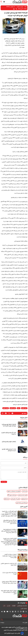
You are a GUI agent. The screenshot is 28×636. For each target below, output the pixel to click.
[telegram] (12, 413)
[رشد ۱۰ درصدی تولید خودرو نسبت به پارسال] (22, 449)
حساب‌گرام (6, 499)
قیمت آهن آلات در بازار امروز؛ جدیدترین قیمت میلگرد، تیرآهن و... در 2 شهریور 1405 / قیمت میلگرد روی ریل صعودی (9, 514)
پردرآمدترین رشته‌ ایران (21, 503)
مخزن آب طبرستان (15, 499)
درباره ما (2, 622)
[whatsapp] (2, 413)
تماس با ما (25, 622)
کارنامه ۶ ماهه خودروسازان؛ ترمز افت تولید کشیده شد (9, 425)
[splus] (15, 611)
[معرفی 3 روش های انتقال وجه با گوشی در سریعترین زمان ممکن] (22, 594)
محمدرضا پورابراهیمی (22, 605)
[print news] (13, 8)
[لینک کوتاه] (16, 9)
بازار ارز (8, 605)
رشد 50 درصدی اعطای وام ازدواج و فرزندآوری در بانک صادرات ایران (10, 522)
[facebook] (6, 413)
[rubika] (18, 611)
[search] (1, 2)
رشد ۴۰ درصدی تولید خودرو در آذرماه (9, 433)
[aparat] (12, 611)
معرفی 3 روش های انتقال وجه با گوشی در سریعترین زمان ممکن (9, 592)
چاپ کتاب (24, 491)
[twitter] (9, 413)
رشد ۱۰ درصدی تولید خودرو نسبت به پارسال (9, 449)
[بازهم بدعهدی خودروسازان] (22, 441)
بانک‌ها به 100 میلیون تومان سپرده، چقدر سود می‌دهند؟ (9, 582)
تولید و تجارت (20, 7)
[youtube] (7, 611)
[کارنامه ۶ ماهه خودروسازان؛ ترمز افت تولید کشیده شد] (22, 425)
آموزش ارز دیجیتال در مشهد (13, 491)
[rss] (26, 611)
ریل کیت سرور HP (12, 495)
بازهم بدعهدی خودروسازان (9, 441)
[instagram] (4, 611)
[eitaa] (23, 611)
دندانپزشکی (24, 499)
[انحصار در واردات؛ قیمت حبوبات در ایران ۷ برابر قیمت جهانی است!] (22, 558)
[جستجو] (2, 620)
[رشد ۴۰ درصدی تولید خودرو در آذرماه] (22, 433)
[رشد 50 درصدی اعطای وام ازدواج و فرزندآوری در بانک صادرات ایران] (22, 524)
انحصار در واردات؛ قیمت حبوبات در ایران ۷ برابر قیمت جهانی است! (9, 556)
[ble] (21, 611)
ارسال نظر (4, 481)
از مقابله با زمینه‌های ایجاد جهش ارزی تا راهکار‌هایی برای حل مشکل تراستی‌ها (9, 531)
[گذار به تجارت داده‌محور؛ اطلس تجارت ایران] (22, 567)
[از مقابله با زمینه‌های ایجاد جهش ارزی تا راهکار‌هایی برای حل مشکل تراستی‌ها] (22, 533)
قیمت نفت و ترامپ (22, 495)
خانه (25, 7)
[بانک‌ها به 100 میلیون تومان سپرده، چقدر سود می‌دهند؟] (22, 585)
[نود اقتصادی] (18, 1)
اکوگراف (13, 605)
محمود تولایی (24, 608)
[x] (10, 611)
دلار (4, 605)
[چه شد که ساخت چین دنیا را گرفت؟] (22, 576)
